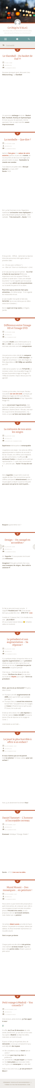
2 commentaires (10, 68)
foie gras (11, 153)
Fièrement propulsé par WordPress (16, 1082)
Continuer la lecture (11, 724)
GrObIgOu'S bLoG (17, 27)
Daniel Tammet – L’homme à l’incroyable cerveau (17, 819)
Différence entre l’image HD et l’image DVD (17, 327)
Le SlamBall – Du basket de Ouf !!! (17, 57)
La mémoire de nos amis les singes (17, 430)
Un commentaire (10, 337)
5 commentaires (10, 552)
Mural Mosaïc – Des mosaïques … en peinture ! (17, 889)
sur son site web (16, 394)
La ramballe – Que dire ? (17, 139)
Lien (30, 613)
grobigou (8, 65)
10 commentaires (11, 654)
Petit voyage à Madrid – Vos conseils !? (17, 1004)
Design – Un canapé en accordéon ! (17, 541)
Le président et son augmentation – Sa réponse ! (17, 642)
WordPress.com (24, 1084)
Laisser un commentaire (13, 441)
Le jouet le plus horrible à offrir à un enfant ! (17, 741)
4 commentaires (10, 148)
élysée (13, 677)
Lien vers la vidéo (19, 872)
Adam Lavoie (14, 924)
